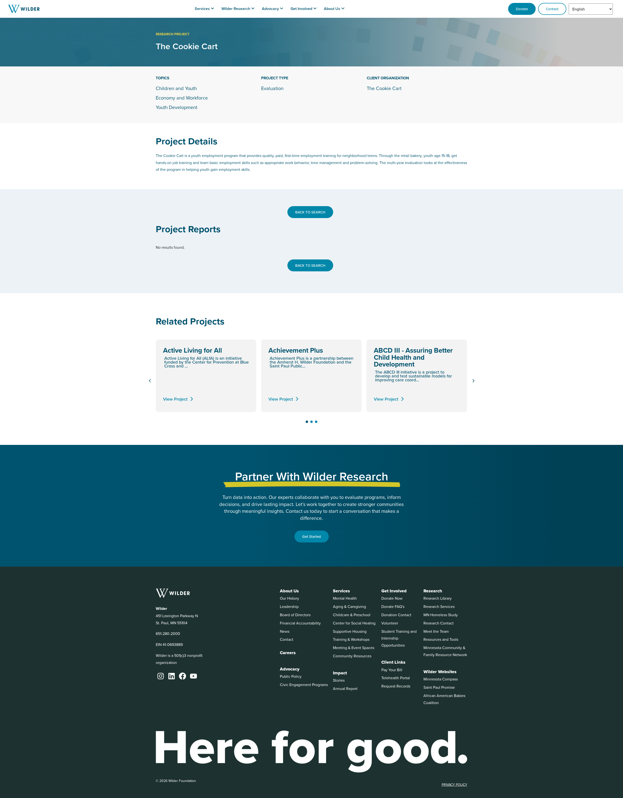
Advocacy (289, 669)
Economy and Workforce (182, 97)
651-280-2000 (168, 633)
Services (341, 591)
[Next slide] (473, 381)
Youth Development (176, 107)
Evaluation (272, 88)
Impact (340, 673)
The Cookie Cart (384, 88)
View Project (175, 399)
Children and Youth (176, 88)
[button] (307, 422)
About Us (289, 591)
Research (432, 591)
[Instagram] (160, 676)
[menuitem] (204, 9)
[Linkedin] (171, 676)
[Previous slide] (150, 381)
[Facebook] (182, 676)
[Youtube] (193, 676)
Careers (288, 653)
